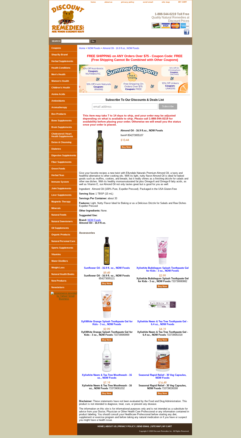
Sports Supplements (62, 248)
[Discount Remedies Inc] (96, 19)
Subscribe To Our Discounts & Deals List (134, 99)
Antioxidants (58, 101)
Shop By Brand (59, 54)
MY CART (182, 2)
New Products (58, 280)
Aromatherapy (59, 107)
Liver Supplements (61, 195)
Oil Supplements (60, 228)
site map (166, 2)
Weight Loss (58, 267)
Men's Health (58, 74)
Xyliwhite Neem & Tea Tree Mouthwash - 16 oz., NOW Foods (107, 376)
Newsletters (57, 287)
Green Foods (58, 168)
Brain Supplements (61, 127)
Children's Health (60, 87)
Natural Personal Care (63, 241)
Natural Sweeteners (62, 221)
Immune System (60, 182)
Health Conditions (60, 68)
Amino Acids (58, 94)
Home (82, 48)
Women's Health (60, 81)
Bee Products (58, 114)
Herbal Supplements (62, 61)
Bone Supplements (61, 120)
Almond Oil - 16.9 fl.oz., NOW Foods (121, 48)
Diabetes (56, 149)
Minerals (56, 208)
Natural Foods (58, 215)
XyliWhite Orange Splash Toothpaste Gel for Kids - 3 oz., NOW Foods (107, 323)
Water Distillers (59, 261)
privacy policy (127, 2)
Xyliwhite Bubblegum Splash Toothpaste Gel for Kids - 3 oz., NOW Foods (163, 269)
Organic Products (60, 234)
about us (108, 2)
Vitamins (56, 254)
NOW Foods (94, 48)
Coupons (56, 48)
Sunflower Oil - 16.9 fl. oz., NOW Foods (107, 267)
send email (148, 2)
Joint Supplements (61, 188)
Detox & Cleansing (61, 142)
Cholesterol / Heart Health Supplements (62, 135)
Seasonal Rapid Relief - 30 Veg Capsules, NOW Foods (162, 376)
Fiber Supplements (61, 162)
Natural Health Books (62, 274)
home (93, 2)
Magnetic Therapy (61, 201)
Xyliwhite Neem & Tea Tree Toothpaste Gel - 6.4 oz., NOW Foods (162, 323)
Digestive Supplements (63, 155)
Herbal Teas (57, 175)
